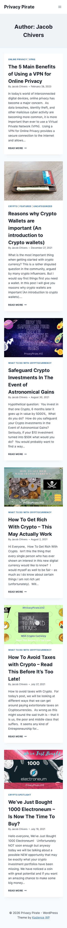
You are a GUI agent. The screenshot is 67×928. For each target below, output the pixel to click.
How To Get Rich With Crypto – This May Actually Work (30, 527)
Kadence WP (41, 917)
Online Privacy (17, 59)
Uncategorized (42, 206)
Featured (25, 206)
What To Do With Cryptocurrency (30, 363)
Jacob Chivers (19, 86)
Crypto (13, 206)
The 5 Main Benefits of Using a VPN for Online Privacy (31, 74)
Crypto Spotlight (19, 794)
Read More (17, 148)
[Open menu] (60, 6)
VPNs (32, 59)
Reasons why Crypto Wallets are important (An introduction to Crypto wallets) (32, 228)
